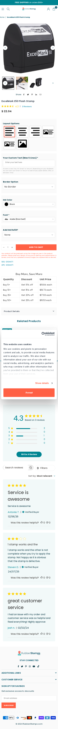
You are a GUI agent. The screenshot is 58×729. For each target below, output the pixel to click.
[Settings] (48, 9)
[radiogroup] (29, 138)
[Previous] (5, 48)
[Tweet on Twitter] (28, 94)
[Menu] (3, 9)
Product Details (12, 311)
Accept (29, 392)
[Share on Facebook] (24, 94)
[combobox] (41, 476)
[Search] (8, 9)
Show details (42, 383)
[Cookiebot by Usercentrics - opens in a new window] (42, 334)
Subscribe (9, 705)
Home (2, 17)
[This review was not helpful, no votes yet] (47, 522)
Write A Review (29, 454)
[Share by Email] (40, 94)
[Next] (53, 48)
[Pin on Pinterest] (32, 94)
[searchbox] (15, 467)
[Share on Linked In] (36, 94)
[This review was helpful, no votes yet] (42, 522)
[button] (29, 123)
